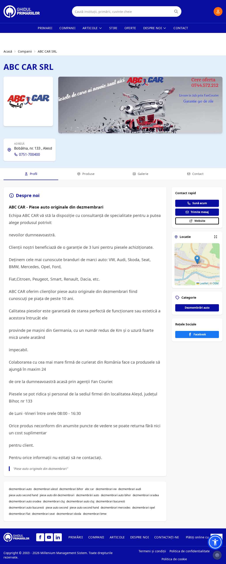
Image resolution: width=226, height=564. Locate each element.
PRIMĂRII (75, 537)
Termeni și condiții (152, 551)
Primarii (45, 28)
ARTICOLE (117, 537)
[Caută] (176, 11)
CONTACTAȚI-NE (166, 537)
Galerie (143, 174)
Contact (180, 28)
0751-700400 (29, 154)
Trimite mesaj (200, 212)
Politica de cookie (174, 559)
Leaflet (203, 283)
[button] (197, 259)
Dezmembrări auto (197, 308)
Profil (33, 174)
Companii (67, 28)
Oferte (130, 28)
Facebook (200, 334)
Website (199, 221)
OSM (215, 283)
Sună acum (199, 203)
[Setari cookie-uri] (217, 555)
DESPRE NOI (139, 537)
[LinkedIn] (58, 537)
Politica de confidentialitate (190, 551)
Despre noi (152, 28)
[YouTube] (49, 537)
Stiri (113, 28)
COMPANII (96, 537)
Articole (90, 28)
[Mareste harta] (215, 236)
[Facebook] (40, 537)
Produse (88, 174)
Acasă (8, 51)
